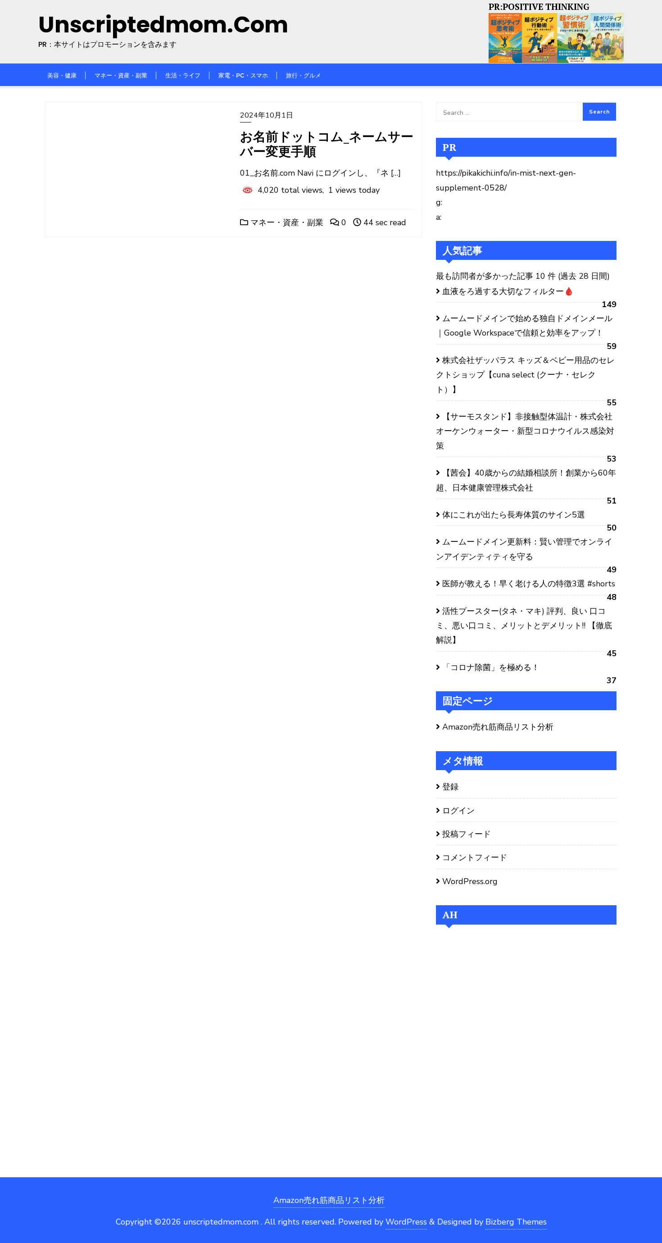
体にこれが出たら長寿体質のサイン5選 (513, 514)
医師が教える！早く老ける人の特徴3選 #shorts (528, 583)
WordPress (406, 1221)
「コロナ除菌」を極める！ (491, 667)
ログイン (458, 810)
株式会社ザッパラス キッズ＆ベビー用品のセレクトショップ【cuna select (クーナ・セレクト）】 (525, 375)
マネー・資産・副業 (285, 222)
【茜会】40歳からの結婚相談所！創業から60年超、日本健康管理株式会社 (526, 480)
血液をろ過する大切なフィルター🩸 (508, 291)
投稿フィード (466, 834)
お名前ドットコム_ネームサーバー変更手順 (326, 144)
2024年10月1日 (266, 115)
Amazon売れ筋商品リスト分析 (497, 726)
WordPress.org (470, 881)
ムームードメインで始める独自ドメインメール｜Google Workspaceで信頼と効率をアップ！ (524, 325)
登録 (450, 786)
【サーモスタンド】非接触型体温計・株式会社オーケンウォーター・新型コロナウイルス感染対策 (525, 431)
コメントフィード (474, 857)
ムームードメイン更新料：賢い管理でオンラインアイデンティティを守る (524, 549)
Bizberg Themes (516, 1221)
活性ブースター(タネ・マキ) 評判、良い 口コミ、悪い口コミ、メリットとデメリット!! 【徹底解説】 (524, 626)
